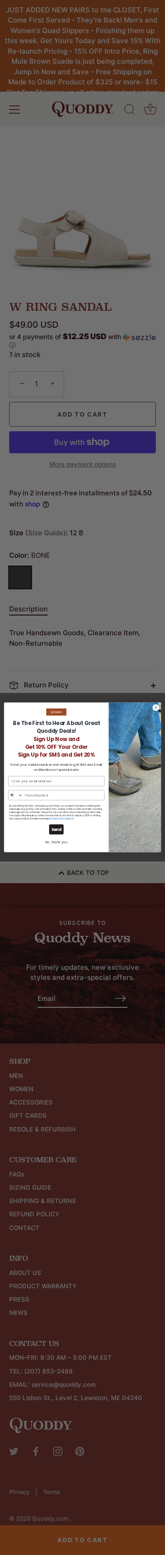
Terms (71, 818)
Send (56, 829)
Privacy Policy (58, 818)
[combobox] (15, 795)
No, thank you (56, 842)
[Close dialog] (155, 707)
